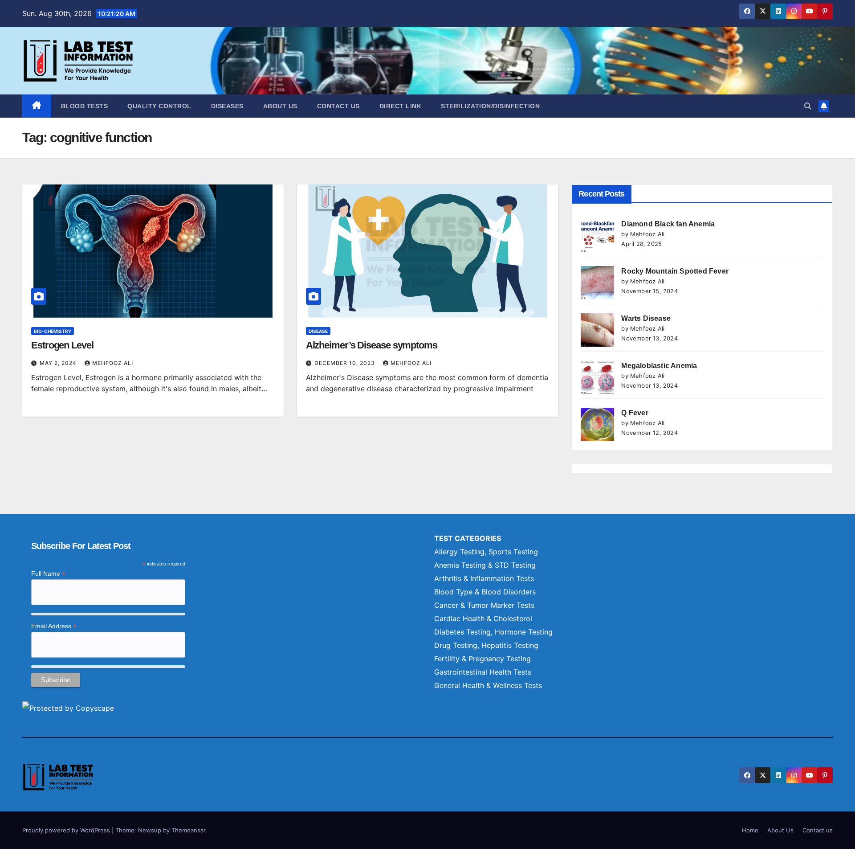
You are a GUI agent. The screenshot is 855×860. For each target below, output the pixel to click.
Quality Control (159, 106)
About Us (280, 106)
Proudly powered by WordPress (67, 830)
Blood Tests (84, 106)
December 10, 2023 (345, 363)
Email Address (54, 626)
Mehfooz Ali (112, 363)
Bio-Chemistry (52, 331)
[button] (807, 106)
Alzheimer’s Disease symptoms (371, 345)
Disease (318, 331)
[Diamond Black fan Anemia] (597, 235)
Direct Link (400, 106)
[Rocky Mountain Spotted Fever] (597, 282)
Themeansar (188, 830)
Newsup (149, 830)
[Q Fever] (597, 424)
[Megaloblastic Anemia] (597, 377)
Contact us (338, 106)
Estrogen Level (62, 345)
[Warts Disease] (597, 330)
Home (750, 830)
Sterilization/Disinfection (490, 106)
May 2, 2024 (59, 363)
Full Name (48, 573)
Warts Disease (646, 318)
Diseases (227, 106)
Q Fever (634, 413)
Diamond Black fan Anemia (668, 224)
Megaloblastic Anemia (659, 365)
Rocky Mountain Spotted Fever (675, 271)
